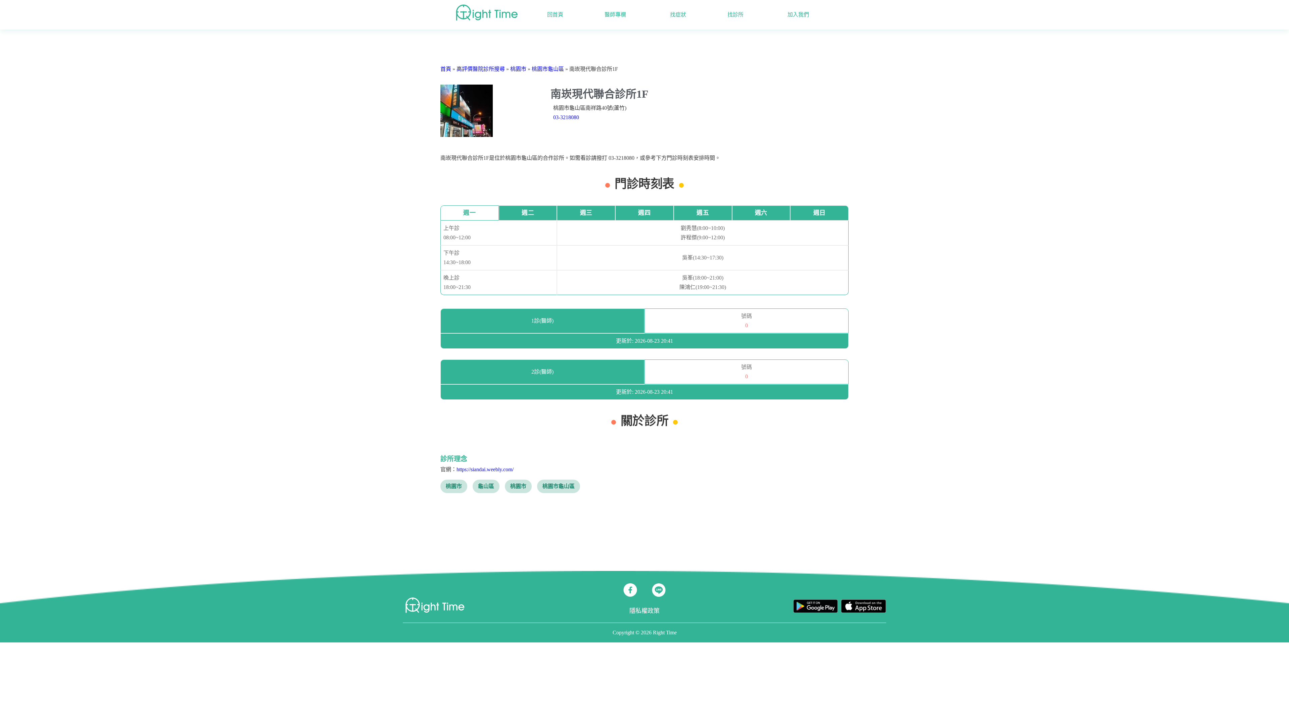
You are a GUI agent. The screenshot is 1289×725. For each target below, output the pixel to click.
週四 (644, 212)
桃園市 (518, 69)
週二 (528, 212)
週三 (586, 212)
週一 (469, 212)
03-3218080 (566, 117)
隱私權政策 (644, 611)
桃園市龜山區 (548, 69)
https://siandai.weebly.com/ (485, 469)
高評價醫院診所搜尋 (481, 69)
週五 (703, 212)
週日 (819, 212)
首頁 (445, 69)
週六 (761, 212)
